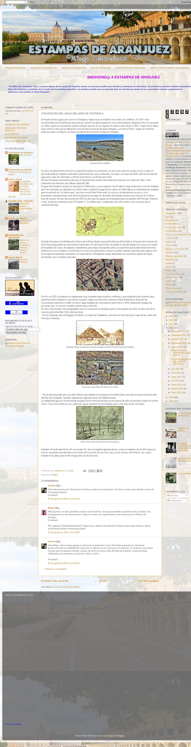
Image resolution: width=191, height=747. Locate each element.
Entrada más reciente (54, 580)
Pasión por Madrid (17, 218)
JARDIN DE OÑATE (183, 429)
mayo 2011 (176, 377)
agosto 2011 (177, 347)
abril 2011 (176, 381)
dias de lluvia (25, 155)
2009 (171, 401)
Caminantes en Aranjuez (20, 152)
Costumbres (171, 231)
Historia (169, 245)
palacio (169, 267)
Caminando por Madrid (20, 170)
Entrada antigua (148, 580)
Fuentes (169, 238)
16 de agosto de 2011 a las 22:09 (64, 532)
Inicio (103, 580)
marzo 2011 (177, 384)
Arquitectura (171, 213)
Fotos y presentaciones (177, 234)
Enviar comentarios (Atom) (67, 587)
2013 (171, 320)
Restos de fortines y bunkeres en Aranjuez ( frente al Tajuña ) (25, 246)
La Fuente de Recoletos (25, 222)
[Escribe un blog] (92, 470)
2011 (171, 328)
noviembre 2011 (179, 335)
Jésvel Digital (15, 257)
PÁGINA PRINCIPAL (15, 67)
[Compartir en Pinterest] (101, 470)
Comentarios (175, 500)
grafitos (169, 242)
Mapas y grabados (174, 256)
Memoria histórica (23, 261)
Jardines (170, 252)
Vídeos (169, 284)
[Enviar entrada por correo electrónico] (84, 471)
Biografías (170, 220)
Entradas (173, 495)
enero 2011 (177, 392)
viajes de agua (172, 277)
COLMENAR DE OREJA (16, 138)
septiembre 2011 (179, 343)
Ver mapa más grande (13, 724)
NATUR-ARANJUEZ (101, 67)
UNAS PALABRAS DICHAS (17, 141)
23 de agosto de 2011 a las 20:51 (64, 563)
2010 (171, 397)
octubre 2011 (177, 339)
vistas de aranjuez (174, 292)
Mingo (51, 508)
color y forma (15, 179)
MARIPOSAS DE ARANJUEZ (130, 67)
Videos (169, 281)
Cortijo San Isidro (174, 227)
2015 (171, 316)
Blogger (120, 736)
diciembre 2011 (178, 331)
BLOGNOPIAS (12, 134)
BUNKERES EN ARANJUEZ (15, 236)
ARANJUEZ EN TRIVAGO (17, 124)
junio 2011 (176, 373)
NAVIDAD (170, 260)
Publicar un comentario (56, 569)
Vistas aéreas (172, 288)
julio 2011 (176, 369)
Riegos (54, 475)
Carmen (52, 485)
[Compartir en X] (95, 470)
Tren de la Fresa (173, 274)
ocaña (168, 263)
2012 (171, 324)
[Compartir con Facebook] (98, 470)
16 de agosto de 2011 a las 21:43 (64, 499)
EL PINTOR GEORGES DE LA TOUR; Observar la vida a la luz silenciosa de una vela (20, 189)
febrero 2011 (177, 389)
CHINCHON (171, 224)
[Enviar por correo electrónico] (89, 470)
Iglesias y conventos (175, 249)
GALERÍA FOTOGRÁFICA (43, 67)
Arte (168, 217)
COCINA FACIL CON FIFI (20, 201)
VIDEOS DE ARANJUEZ (73, 67)
